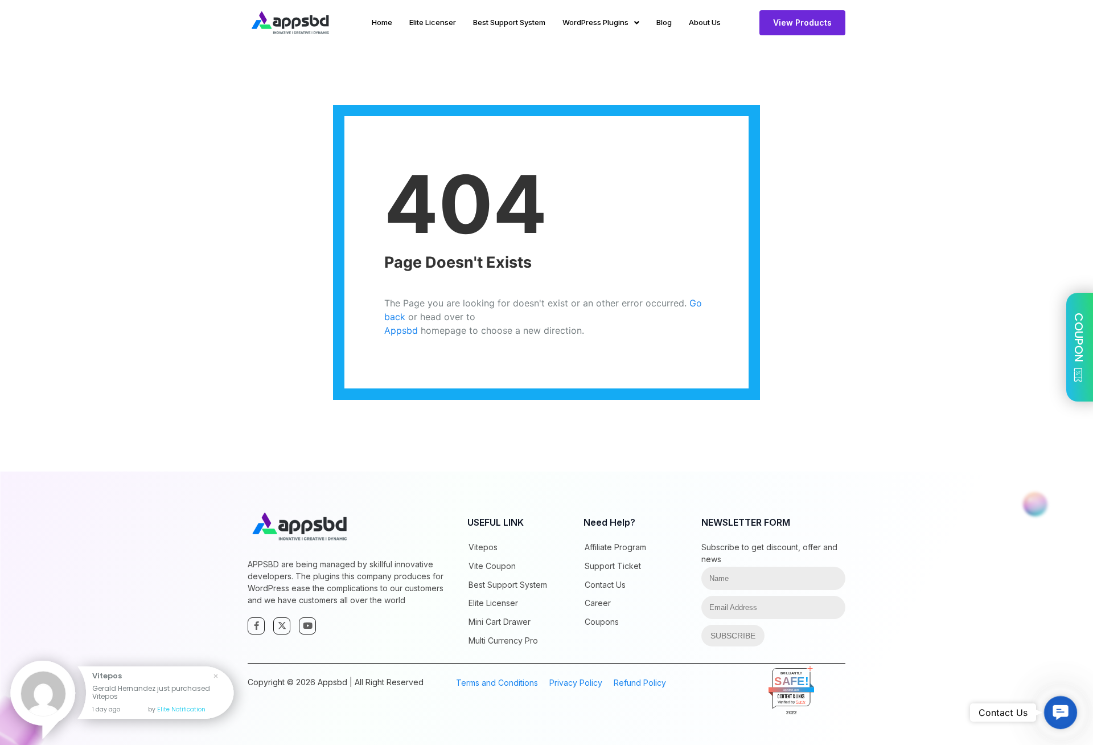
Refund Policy (640, 682)
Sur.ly (801, 701)
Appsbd (401, 330)
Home (382, 22)
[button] (1061, 713)
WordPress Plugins (595, 22)
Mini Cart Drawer (500, 622)
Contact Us (605, 585)
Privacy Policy (575, 682)
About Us (705, 22)
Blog (664, 22)
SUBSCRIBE (732, 635)
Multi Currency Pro (503, 640)
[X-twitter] (281, 626)
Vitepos (483, 547)
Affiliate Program (615, 547)
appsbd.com (791, 689)
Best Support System (509, 22)
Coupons (602, 622)
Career (598, 603)
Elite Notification (181, 709)
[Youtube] (307, 626)
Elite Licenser (432, 22)
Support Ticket (613, 566)
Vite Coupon (492, 566)
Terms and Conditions (497, 682)
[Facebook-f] (256, 626)
